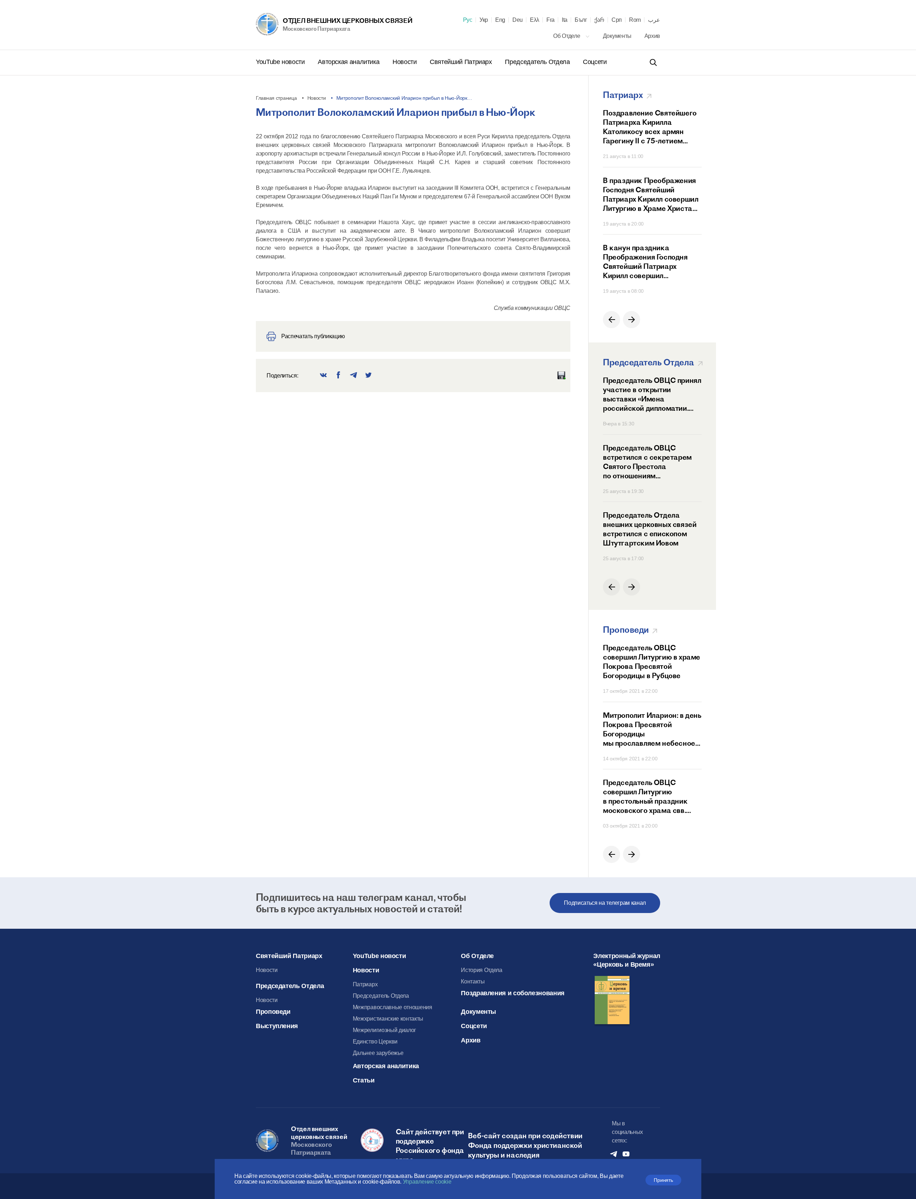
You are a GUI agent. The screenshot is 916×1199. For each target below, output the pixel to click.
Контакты (472, 981)
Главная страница (276, 98)
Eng (500, 20)
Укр (483, 20)
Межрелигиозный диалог (384, 1030)
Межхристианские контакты (388, 1019)
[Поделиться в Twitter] (368, 375)
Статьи (364, 1080)
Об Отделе (567, 36)
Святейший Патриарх (461, 61)
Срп (617, 20)
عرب (654, 20)
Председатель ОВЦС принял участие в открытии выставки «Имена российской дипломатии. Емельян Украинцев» (652, 394)
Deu (517, 20)
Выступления (277, 1026)
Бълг (581, 20)
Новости (405, 61)
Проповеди (273, 1011)
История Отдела (481, 970)
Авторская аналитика (349, 61)
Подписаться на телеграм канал (605, 903)
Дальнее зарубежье (378, 1053)
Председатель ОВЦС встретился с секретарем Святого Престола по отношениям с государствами (647, 461)
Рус (467, 20)
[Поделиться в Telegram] (353, 375)
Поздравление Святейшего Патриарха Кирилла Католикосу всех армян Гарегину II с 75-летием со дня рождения (650, 126)
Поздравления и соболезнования (513, 993)
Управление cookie (427, 1182)
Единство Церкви (375, 1041)
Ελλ (534, 20)
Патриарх (365, 984)
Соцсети (594, 61)
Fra (550, 20)
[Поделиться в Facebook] (338, 375)
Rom (635, 20)
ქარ (599, 20)
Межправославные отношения (392, 1007)
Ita (564, 20)
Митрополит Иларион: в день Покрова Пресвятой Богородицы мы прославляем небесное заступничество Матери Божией (652, 729)
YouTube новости (281, 61)
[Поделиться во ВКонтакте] (323, 375)
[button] (611, 319)
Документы (618, 36)
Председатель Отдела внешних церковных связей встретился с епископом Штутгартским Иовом (649, 528)
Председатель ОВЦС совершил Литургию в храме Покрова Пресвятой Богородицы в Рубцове (651, 661)
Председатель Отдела (538, 61)
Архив (652, 36)
